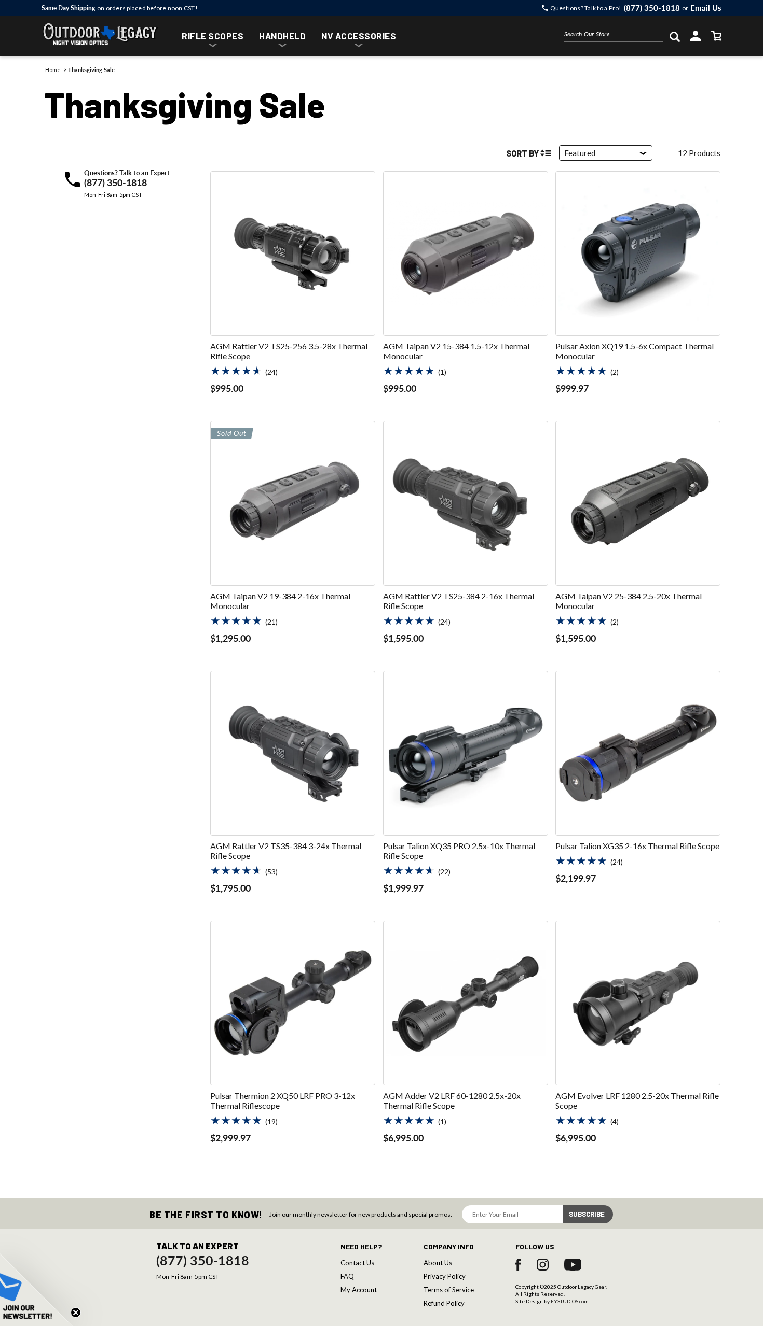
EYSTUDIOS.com (570, 1301)
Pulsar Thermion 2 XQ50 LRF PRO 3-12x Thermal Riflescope (282, 1100)
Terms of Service (449, 1290)
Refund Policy (444, 1303)
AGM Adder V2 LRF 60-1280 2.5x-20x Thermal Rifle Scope (452, 1100)
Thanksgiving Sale (91, 69)
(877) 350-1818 (115, 182)
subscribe (587, 1214)
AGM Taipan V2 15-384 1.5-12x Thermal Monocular (456, 351)
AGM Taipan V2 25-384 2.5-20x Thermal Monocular (628, 601)
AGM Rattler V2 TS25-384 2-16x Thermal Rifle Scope (458, 601)
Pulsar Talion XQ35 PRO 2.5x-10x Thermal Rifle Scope (459, 851)
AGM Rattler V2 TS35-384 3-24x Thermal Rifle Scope (285, 851)
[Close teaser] (76, 1312)
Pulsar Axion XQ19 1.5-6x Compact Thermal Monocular (634, 351)
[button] (212, 37)
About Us (438, 1263)
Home (53, 69)
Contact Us (357, 1263)
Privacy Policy (445, 1276)
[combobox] (613, 36)
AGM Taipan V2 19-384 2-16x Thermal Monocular (280, 601)
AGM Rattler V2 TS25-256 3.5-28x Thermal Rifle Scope (288, 351)
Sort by (522, 153)
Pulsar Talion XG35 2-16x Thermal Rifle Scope (637, 846)
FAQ (347, 1276)
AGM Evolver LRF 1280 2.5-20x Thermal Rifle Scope (637, 1100)
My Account (358, 1290)
